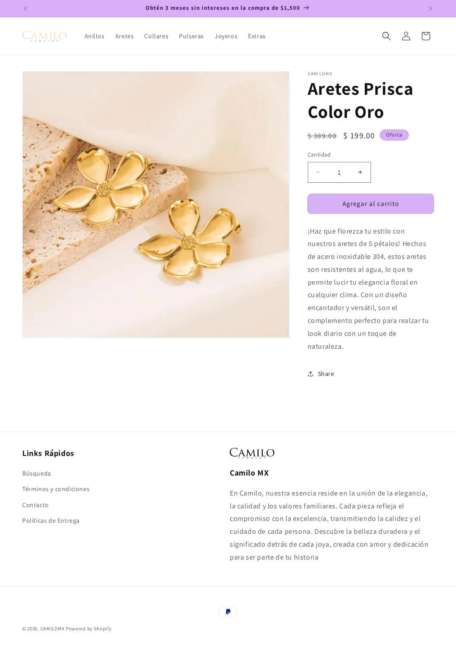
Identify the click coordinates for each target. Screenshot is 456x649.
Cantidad (319, 154)
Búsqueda (36, 473)
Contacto (35, 505)
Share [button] (326, 374)
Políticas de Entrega (51, 520)
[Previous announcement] (25, 8)
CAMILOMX (53, 628)
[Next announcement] (430, 8)
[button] (386, 36)
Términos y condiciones (56, 489)
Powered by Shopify (89, 628)
